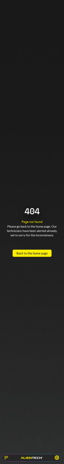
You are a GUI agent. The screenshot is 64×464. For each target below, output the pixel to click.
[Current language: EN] (57, 457)
